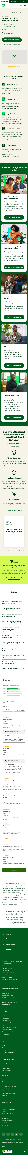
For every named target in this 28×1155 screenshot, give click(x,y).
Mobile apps (5, 1018)
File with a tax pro (7, 966)
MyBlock (4, 1016)
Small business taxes (8, 995)
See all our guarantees (14, 510)
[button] (21, 5)
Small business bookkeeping (10, 997)
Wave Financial (6, 1004)
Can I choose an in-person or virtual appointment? (11, 662)
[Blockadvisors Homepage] (14, 1)
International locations (8, 1093)
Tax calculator (6, 1020)
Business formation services (10, 1002)
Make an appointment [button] (14, 317)
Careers (4, 1111)
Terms (3, 1045)
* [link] (5, 571)
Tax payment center (7, 1029)
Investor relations (7, 1120)
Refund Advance (6, 1075)
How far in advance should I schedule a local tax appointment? (10, 629)
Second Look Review (8, 972)
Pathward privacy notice (9, 1052)
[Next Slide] (23, 550)
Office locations (6, 1091)
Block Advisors (6, 993)
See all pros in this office (12, 44)
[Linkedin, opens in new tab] (21, 1134)
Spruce (4, 1066)
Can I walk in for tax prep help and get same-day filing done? (11, 622)
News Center (5, 1118)
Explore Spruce (14, 578)
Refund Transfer (6, 1070)
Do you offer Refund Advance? (11, 668)
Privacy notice (6, 1047)
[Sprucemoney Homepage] (23, 1)
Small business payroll (8, 1000)
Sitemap (4, 1095)
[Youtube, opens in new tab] (16, 1134)
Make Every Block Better (8, 1109)
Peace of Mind (6, 975)
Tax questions (6, 1088)
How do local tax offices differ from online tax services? (11, 643)
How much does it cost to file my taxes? (11, 656)
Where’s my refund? (7, 1031)
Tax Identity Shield (7, 977)
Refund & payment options (9, 1027)
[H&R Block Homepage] (4, 1)
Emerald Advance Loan (8, 1072)
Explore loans (5, 1063)
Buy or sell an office (7, 1113)
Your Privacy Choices (19, 1151)
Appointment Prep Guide (9, 1025)
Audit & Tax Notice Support (9, 979)
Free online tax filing (7, 968)
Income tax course (7, 1116)
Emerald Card (6, 1068)
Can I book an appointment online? (10, 649)
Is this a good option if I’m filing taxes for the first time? (12, 602)
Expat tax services (7, 982)
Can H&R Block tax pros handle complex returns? (12, 636)
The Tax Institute (6, 1123)
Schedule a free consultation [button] (14, 267)
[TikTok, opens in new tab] (3, 1134)
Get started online (14, 217)
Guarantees (5, 1125)
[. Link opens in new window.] (7, 1152)
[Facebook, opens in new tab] (8, 1134)
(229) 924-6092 (8, 29)
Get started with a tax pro (12, 40)
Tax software (5, 970)
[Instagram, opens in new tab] (12, 1134)
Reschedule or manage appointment (12, 961)
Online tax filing (6, 963)
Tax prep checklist (7, 1022)
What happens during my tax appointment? (11, 609)
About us (4, 1107)
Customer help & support (9, 1086)
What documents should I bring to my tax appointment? (12, 615)
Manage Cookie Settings (9, 1050)
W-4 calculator (6, 1034)
